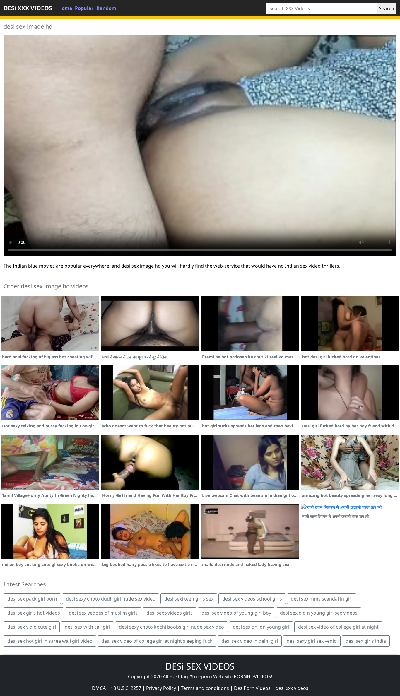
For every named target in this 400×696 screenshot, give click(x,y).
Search (386, 8)
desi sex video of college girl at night (338, 627)
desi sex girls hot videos (33, 613)
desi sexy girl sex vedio (312, 641)
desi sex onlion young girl (261, 627)
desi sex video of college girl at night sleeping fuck (157, 641)
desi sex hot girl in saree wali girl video (50, 641)
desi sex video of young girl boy (236, 613)
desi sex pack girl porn (32, 599)
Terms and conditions (205, 688)
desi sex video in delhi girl (249, 641)
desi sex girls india (366, 641)
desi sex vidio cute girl (31, 627)
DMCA (99, 688)
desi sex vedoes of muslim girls (103, 613)
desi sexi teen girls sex (188, 599)
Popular (84, 8)
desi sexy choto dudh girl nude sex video (110, 599)
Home (65, 8)
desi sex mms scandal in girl (322, 599)
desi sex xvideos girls (169, 613)
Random (106, 8)
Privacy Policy (161, 688)
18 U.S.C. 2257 (126, 688)
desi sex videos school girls (252, 599)
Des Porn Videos (252, 688)
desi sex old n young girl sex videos (319, 613)
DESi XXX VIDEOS (28, 8)
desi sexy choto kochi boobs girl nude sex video (171, 627)
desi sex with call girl (87, 627)
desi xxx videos (292, 688)
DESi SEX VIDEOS (200, 666)
